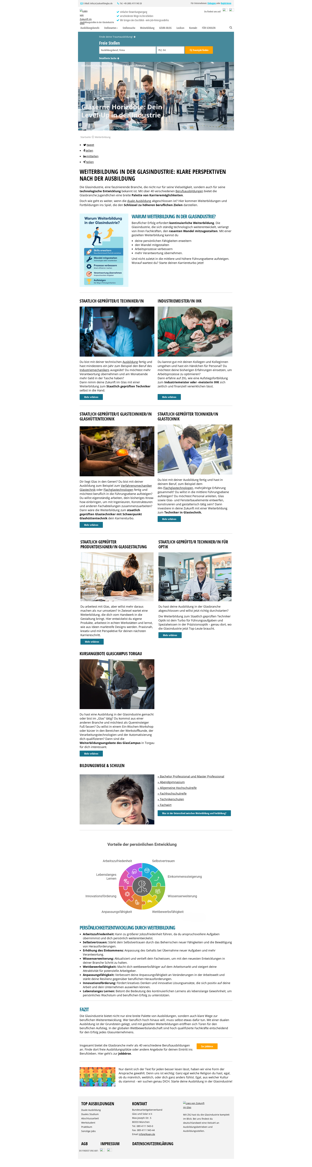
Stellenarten (110, 28)
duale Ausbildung (139, 201)
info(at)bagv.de (147, 1134)
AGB (84, 1143)
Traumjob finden (200, 50)
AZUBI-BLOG (165, 28)
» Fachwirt (164, 805)
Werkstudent (88, 1122)
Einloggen (212, 3)
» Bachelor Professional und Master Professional (191, 776)
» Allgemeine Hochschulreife (177, 788)
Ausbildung (130, 362)
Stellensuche (129, 28)
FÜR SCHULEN (208, 28)
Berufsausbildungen (189, 191)
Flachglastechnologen (118, 490)
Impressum (110, 1143)
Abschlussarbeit (90, 1118)
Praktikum (86, 1126)
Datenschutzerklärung (152, 1143)
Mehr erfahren (91, 397)
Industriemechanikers (94, 370)
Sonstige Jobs (88, 1131)
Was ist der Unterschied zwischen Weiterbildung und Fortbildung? (194, 813)
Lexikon (180, 28)
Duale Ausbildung (91, 1109)
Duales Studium (90, 1114)
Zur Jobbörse (207, 1046)
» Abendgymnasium (171, 782)
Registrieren (226, 3)
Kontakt (193, 28)
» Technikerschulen (171, 799)
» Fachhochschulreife (172, 793)
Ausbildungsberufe (89, 28)
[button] (88, 145)
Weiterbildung (147, 28)
